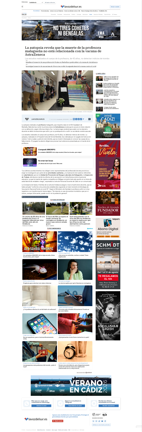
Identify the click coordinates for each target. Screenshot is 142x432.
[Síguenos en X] (93, 421)
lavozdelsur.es (38, 119)
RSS (69, 430)
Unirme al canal (41, 405)
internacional (67, 14)
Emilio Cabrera (50, 225)
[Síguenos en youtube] (102, 421)
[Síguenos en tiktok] (99, 421)
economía (53, 14)
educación (85, 14)
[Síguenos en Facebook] (105, 421)
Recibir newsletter (109, 405)
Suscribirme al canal (75, 405)
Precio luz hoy (45, 11)
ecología (79, 14)
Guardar (85, 119)
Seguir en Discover (50, 2)
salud (90, 14)
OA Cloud (82, 430)
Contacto (48, 430)
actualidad (24, 17)
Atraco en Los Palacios (56, 11)
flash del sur (107, 14)
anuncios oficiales (98, 14)
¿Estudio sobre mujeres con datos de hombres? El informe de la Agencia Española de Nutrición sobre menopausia (112, 102)
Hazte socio (58, 421)
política (73, 14)
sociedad (59, 14)
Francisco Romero (27, 225)
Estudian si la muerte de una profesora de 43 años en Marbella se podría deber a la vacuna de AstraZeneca (61, 62)
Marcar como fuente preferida (102, 424)
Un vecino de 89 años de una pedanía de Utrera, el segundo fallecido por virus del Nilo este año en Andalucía (33, 220)
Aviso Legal (54, 430)
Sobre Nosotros (41, 430)
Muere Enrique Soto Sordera (89, 11)
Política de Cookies (62, 430)
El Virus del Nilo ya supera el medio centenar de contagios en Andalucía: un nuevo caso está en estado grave (57, 220)
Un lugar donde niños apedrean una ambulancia (111, 108)
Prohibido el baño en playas (107, 11)
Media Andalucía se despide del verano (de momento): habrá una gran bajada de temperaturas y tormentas (111, 85)
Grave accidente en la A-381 (72, 11)
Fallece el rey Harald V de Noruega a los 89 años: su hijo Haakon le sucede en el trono (111, 78)
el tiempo (114, 14)
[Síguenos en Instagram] (96, 421)
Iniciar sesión (115, 7)
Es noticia (36, 11)
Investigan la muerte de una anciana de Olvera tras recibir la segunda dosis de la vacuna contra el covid (61, 66)
